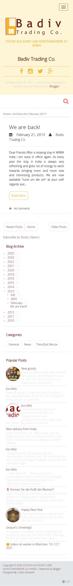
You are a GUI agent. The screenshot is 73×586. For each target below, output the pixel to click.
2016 (11, 278)
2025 (11, 253)
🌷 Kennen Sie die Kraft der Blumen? (30, 489)
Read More (18, 195)
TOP (67, 581)
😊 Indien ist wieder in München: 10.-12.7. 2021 (33, 546)
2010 (11, 320)
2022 (11, 262)
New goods (28, 368)
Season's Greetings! (19, 527)
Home (7, 114)
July (13, 295)
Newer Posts (14, 227)
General (14, 344)
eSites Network (26, 572)
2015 (11, 283)
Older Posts (59, 227)
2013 (11, 291)
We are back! (24, 127)
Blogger (54, 86)
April (14, 299)
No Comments (22, 208)
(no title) (11, 389)
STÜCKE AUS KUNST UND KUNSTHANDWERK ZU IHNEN (37, 43)
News (27, 344)
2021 (11, 266)
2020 (11, 270)
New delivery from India (21, 429)
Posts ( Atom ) (30, 237)
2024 (11, 257)
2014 (11, 287)
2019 (11, 274)
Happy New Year (32, 510)
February (17, 303)
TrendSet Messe (47, 344)
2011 (11, 316)
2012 (11, 312)
